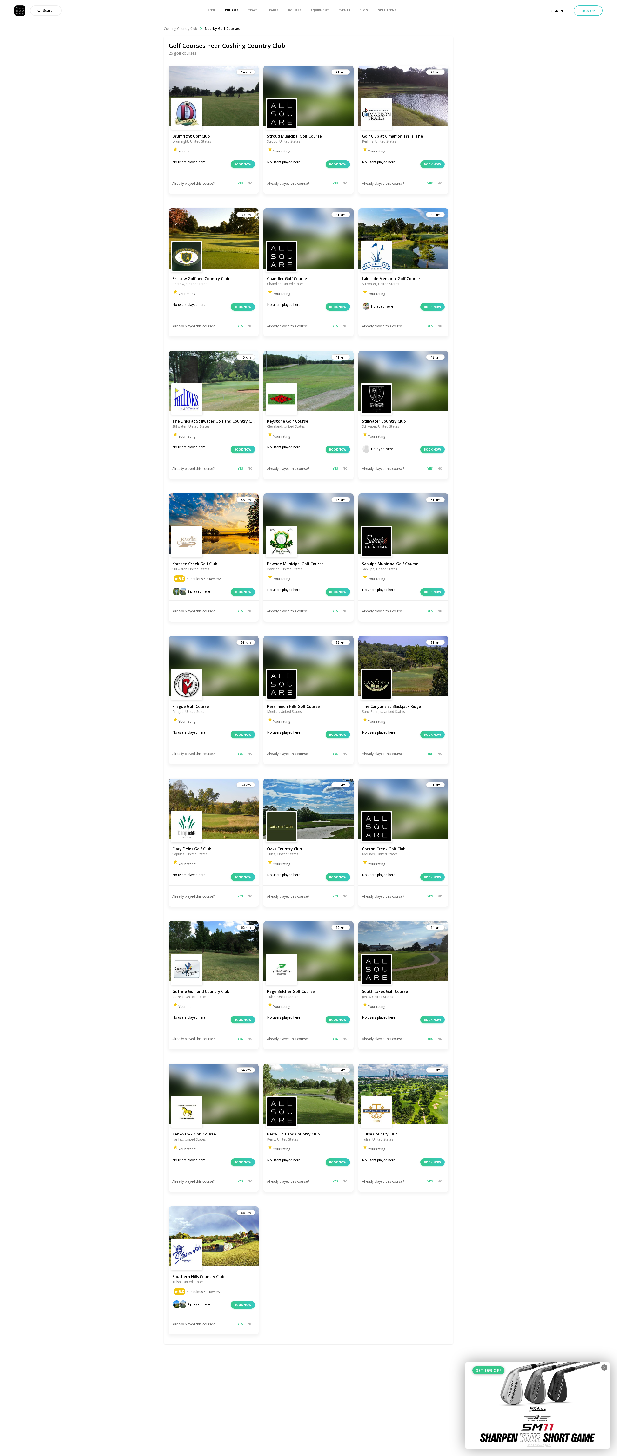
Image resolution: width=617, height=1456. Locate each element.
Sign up (588, 10)
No (250, 183)
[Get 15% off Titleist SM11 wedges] (537, 1405)
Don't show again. (539, 1445)
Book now (242, 164)
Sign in (556, 10)
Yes (240, 183)
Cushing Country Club (180, 28)
